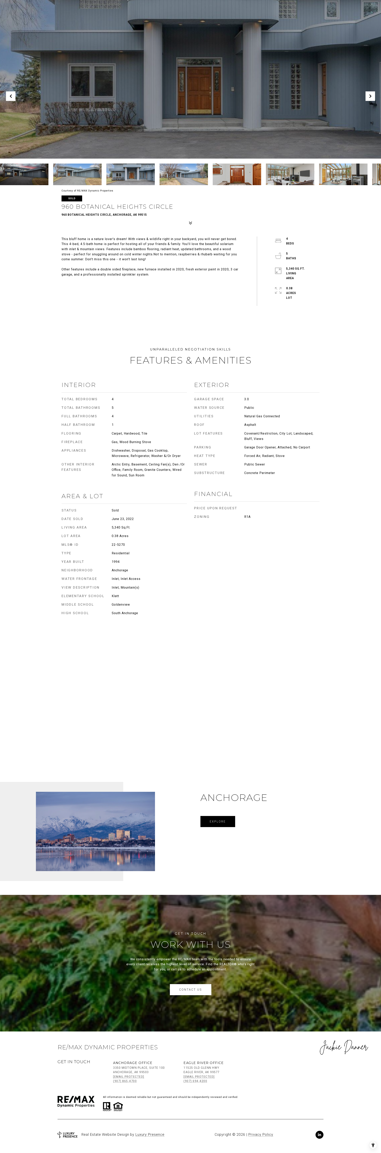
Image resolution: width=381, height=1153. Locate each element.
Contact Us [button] (190, 989)
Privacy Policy (260, 1134)
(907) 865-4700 (125, 1081)
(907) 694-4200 (195, 1081)
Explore (218, 821)
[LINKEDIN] (319, 1135)
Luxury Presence (150, 1134)
